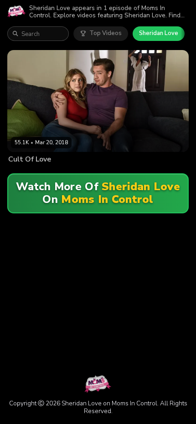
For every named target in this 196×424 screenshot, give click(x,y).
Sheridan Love (158, 33)
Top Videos (105, 33)
